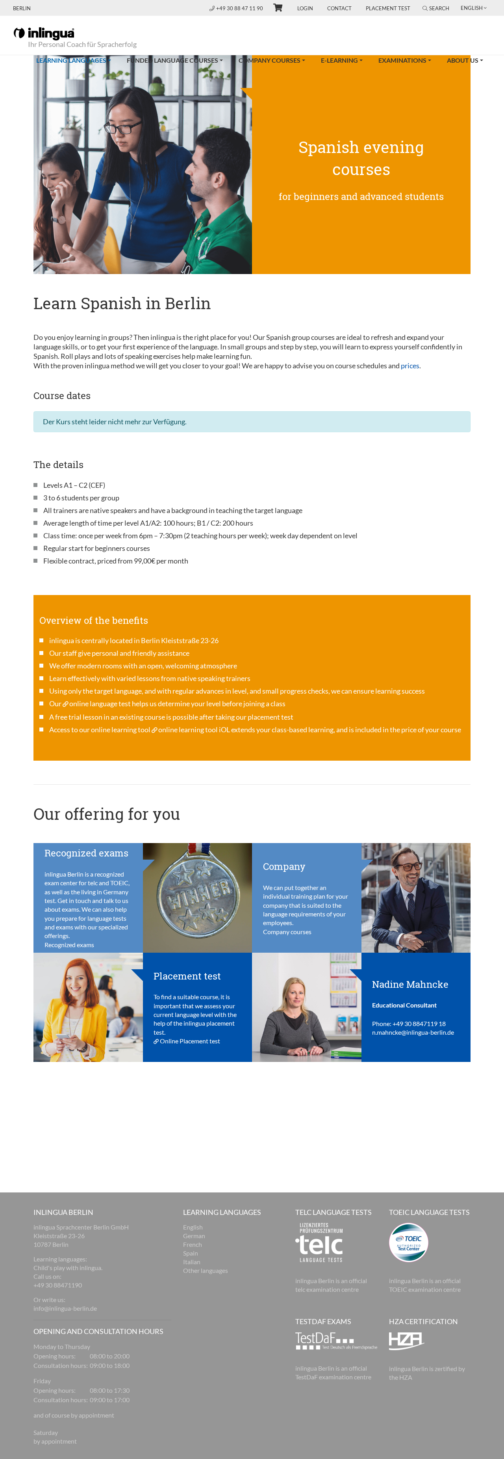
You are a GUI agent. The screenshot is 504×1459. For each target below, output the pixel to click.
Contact (339, 8)
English (193, 1227)
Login (305, 8)
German (194, 1235)
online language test (100, 703)
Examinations (402, 60)
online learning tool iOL (194, 729)
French (192, 1244)
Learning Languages (77, 60)
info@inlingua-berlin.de (65, 1308)
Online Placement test (190, 1041)
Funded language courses (172, 60)
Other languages (205, 1270)
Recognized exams (69, 944)
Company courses (269, 60)
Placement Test (388, 8)
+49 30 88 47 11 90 (240, 8)
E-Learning (339, 60)
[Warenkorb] (274, 8)
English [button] (472, 8)
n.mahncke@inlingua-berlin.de (413, 1032)
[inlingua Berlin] (43, 33)
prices (410, 365)
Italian (191, 1261)
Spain (190, 1253)
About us (462, 60)
